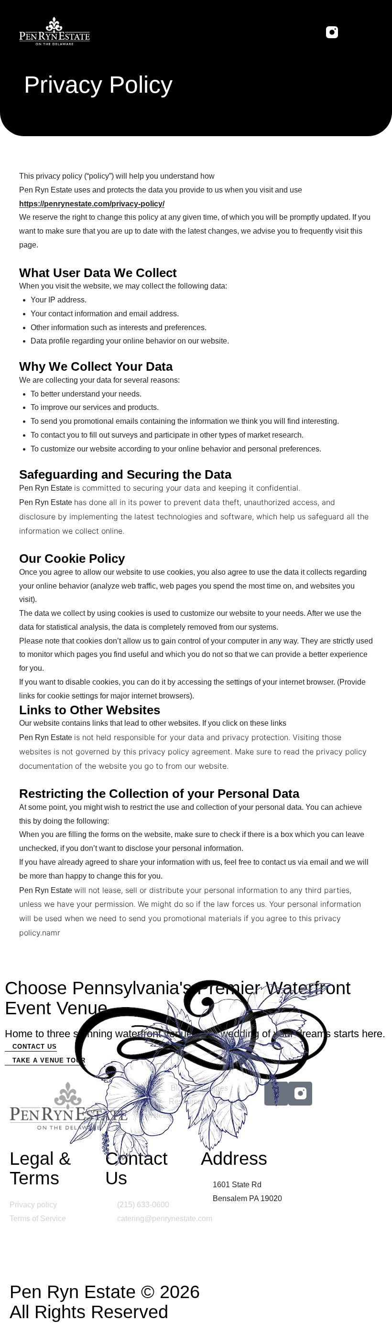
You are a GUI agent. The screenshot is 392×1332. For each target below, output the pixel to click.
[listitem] (196, 516)
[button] (365, 32)
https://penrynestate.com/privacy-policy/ (91, 204)
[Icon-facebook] (309, 32)
